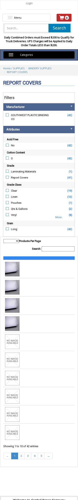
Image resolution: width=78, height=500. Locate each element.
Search (59, 28)
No (13, 145)
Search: (37, 248)
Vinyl (14, 214)
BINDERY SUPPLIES (40, 68)
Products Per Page (30, 241)
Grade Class (14, 184)
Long (14, 229)
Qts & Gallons (19, 208)
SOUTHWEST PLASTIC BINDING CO (30, 117)
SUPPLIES (19, 68)
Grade (10, 165)
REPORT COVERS (17, 72)
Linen (14, 196)
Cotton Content (16, 152)
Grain (10, 223)
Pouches (16, 202)
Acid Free (12, 139)
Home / (8, 68)
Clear (14, 190)
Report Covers (19, 177)
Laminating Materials (23, 171)
